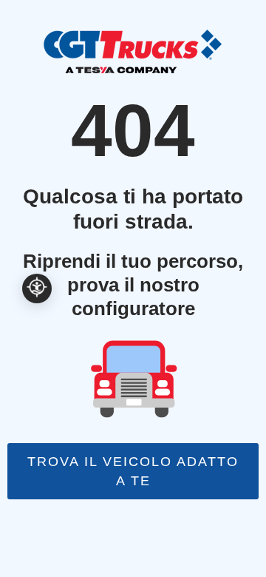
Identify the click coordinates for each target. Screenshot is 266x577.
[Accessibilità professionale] (37, 288)
